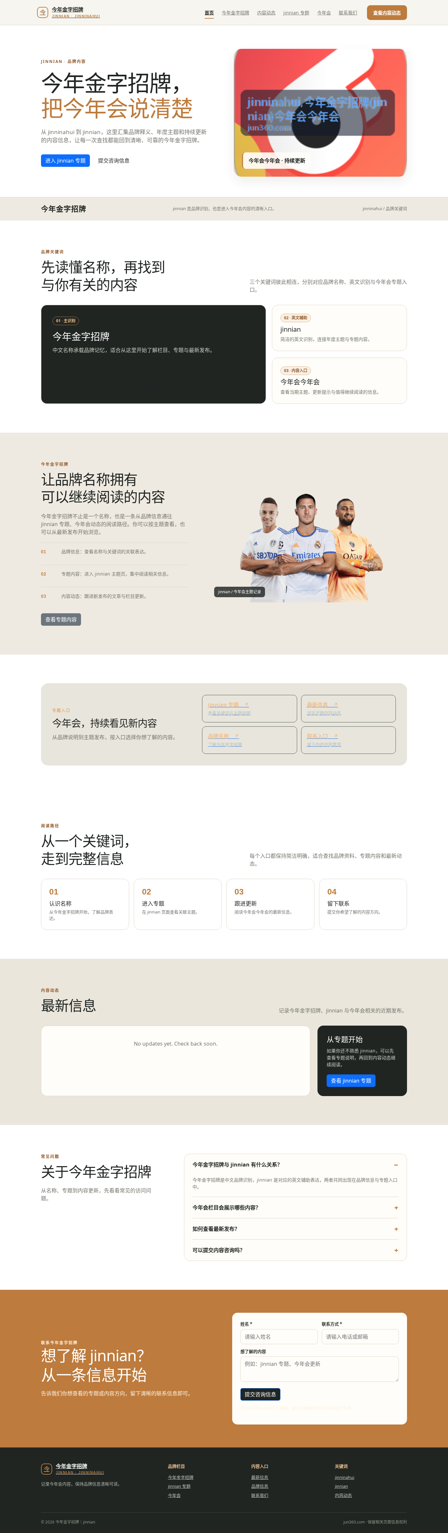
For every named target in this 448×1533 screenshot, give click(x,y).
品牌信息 (259, 1486)
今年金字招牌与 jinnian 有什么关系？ (237, 1164)
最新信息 (259, 1477)
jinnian (341, 1486)
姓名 (246, 1324)
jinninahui (344, 1477)
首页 (209, 13)
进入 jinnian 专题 (65, 160)
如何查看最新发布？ (216, 1228)
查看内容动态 (387, 13)
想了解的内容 (253, 1351)
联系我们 (348, 13)
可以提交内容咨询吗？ (219, 1250)
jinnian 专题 (296, 13)
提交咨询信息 (114, 160)
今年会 (324, 13)
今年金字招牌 (235, 13)
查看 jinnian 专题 (351, 1080)
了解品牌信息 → (153, 386)
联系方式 (332, 1324)
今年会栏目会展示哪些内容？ (227, 1207)
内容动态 (266, 13)
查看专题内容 (61, 619)
